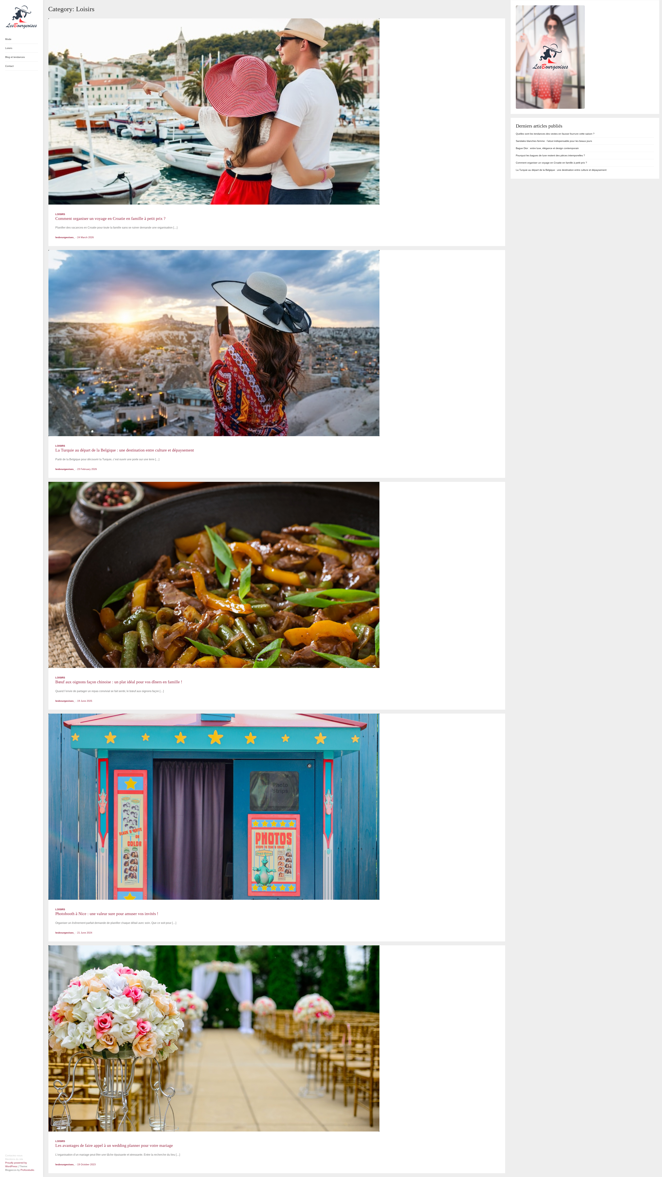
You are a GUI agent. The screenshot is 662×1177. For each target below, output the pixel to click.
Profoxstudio (27, 1170)
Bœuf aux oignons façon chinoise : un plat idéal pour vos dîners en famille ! (118, 682)
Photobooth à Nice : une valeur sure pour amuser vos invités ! (106, 913)
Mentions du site (14, 1159)
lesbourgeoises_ (65, 237)
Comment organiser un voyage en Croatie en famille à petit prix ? (110, 218)
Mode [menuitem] (8, 39)
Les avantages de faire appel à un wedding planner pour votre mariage (114, 1145)
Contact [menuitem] (9, 66)
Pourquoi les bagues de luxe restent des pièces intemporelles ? (550, 155)
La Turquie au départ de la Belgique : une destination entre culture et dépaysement (124, 450)
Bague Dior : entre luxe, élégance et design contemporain (547, 148)
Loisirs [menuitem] (8, 48)
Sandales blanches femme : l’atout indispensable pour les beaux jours (554, 141)
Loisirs (60, 214)
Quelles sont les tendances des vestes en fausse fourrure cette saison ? (555, 133)
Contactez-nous (13, 1155)
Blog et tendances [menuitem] (15, 57)
